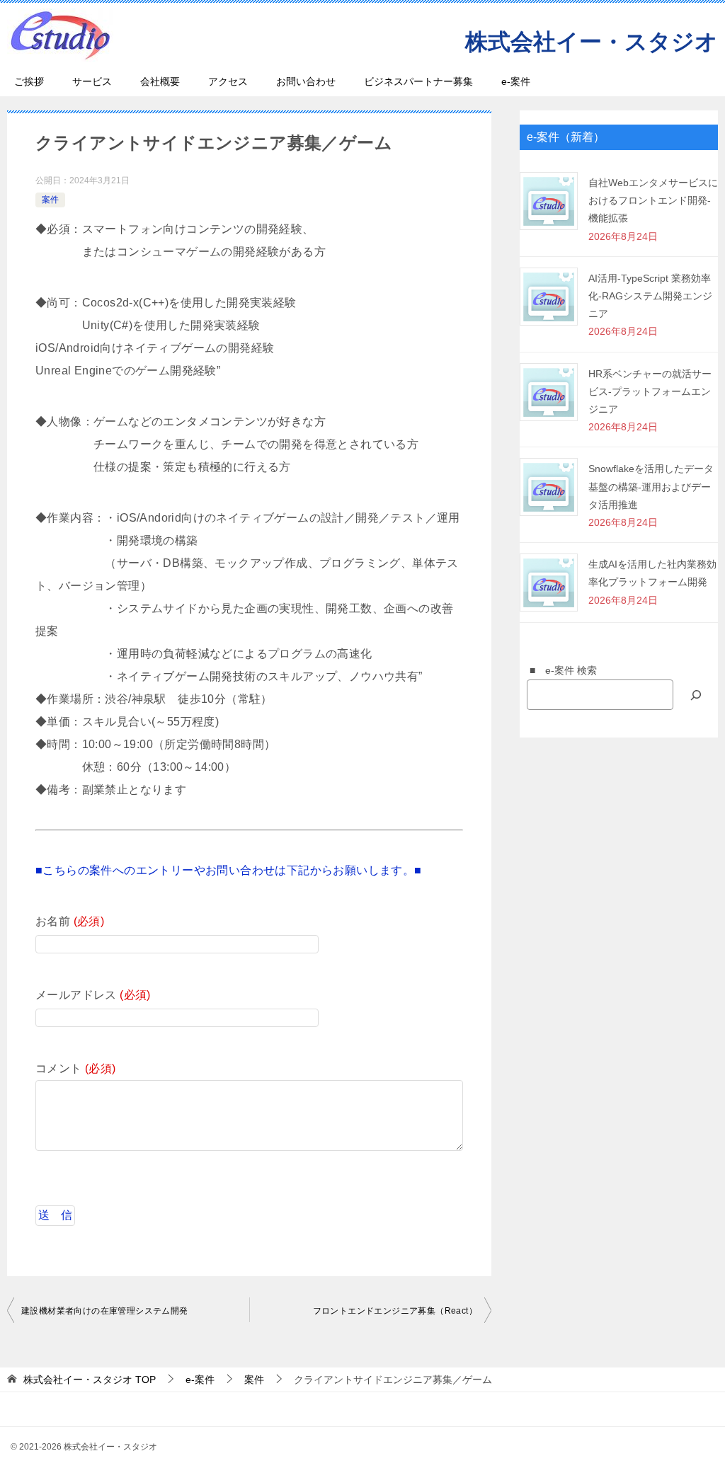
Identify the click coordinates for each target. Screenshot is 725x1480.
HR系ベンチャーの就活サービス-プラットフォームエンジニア (650, 391)
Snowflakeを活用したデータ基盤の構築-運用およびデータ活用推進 (651, 486)
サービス (92, 81)
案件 (50, 200)
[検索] (696, 694)
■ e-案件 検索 (558, 670)
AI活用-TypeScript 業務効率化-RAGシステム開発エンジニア (650, 296)
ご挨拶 (29, 81)
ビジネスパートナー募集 (418, 81)
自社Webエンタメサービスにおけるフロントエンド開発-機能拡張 (653, 200)
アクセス (228, 81)
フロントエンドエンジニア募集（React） (395, 1311)
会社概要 (160, 81)
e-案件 (515, 81)
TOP (89, 1379)
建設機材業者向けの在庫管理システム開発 (104, 1311)
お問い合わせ (306, 81)
